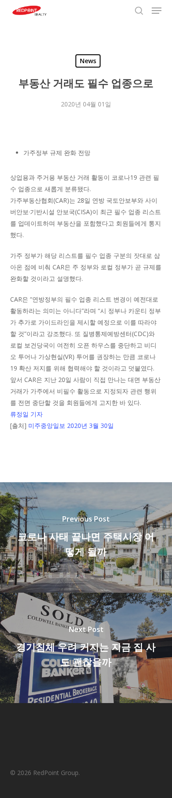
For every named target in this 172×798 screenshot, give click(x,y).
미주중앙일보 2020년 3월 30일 (71, 425)
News (88, 61)
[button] (156, 10)
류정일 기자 (26, 414)
